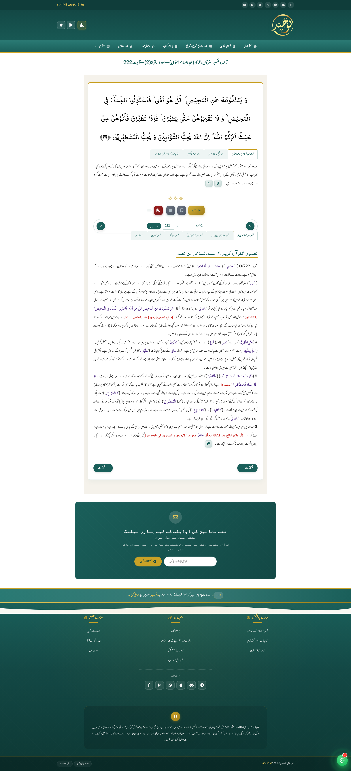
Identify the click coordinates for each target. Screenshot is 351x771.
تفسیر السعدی (156, 235)
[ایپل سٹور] (180, 685)
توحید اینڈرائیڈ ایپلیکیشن (175, 650)
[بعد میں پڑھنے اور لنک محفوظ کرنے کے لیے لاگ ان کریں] (181, 210)
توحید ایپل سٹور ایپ (175, 660)
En (208, 183)
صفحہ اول (248, 46)
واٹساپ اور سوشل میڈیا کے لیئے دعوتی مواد (175, 641)
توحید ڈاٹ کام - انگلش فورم (257, 641)
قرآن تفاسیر (225, 46)
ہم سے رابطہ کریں (93, 631)
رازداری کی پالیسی (82, 763)
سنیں (194, 210)
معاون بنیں (93, 650)
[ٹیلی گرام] (275, 5)
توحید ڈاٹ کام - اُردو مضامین (257, 631)
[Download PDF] (158, 210)
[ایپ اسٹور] (260, 5)
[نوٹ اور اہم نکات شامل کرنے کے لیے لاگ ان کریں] (170, 210)
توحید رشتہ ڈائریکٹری (257, 650)
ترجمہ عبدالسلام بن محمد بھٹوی (243, 154)
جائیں (154, 226)
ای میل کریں (134, 595)
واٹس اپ (155, 595)
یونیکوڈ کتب (168, 46)
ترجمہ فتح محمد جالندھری (216, 154)
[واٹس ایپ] (268, 5)
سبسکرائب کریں (146, 561)
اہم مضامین (123, 46)
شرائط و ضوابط (64, 763)
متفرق (102, 46)
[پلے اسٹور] (252, 5)
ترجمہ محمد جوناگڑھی (193, 154)
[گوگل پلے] (159, 685)
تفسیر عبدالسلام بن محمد (245, 235)
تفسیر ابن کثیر (174, 235)
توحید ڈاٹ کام (267, 763)
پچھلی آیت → (247, 467)
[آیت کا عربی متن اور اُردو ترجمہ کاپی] (218, 183)
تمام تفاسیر (139, 235)
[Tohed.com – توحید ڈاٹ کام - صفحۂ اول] (282, 25)
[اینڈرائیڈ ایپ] (71, 25)
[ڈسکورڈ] (283, 5)
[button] (342, 761)
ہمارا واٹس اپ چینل (93, 641)
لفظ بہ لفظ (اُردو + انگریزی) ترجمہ (166, 154)
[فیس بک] (291, 5)
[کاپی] (208, 443)
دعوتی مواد (145, 46)
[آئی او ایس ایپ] (61, 25)
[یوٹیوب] (245, 5)
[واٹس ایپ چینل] (170, 685)
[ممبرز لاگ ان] (82, 25)
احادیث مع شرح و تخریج (196, 46)
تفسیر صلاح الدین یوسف (219, 235)
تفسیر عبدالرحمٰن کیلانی (195, 235)
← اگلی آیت (103, 467)
